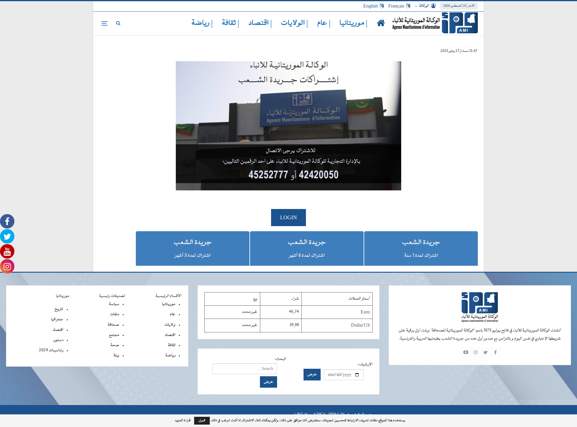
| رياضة (202, 23)
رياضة (170, 355)
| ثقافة (230, 23)
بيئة (116, 355)
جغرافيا (57, 319)
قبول (202, 420)
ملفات (114, 314)
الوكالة (424, 6)
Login (288, 217)
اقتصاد (170, 335)
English (370, 6)
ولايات (170, 325)
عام (173, 314)
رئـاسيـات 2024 (51, 350)
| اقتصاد (260, 23)
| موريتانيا (354, 23)
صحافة (113, 325)
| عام (324, 23)
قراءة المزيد (183, 421)
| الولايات (294, 23)
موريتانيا (169, 304)
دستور (58, 340)
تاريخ (58, 309)
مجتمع (114, 335)
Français (396, 6)
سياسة (114, 304)
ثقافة (172, 345)
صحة (114, 345)
